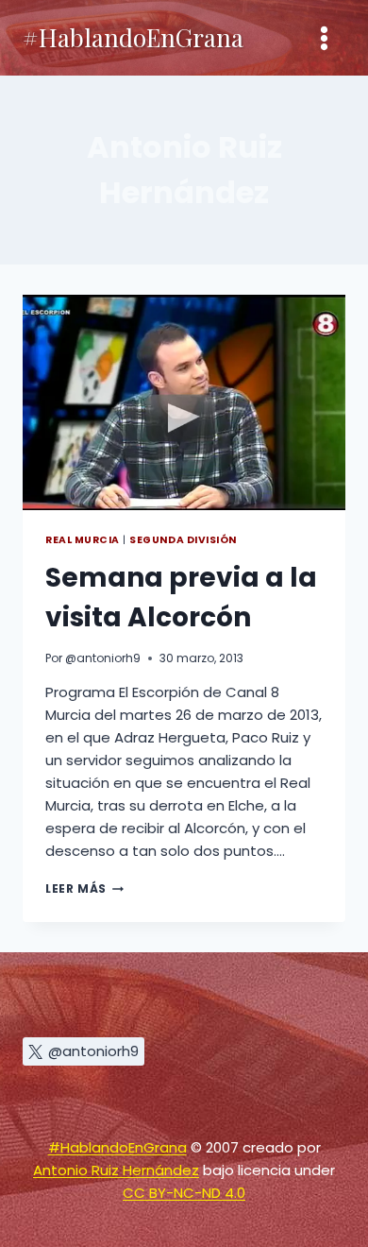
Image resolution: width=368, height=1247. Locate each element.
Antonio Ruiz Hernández (116, 1170)
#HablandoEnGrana (117, 1147)
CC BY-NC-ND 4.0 (184, 1193)
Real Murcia (82, 540)
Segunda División (182, 540)
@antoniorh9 (103, 658)
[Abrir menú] (323, 38)
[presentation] (184, 402)
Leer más (84, 888)
